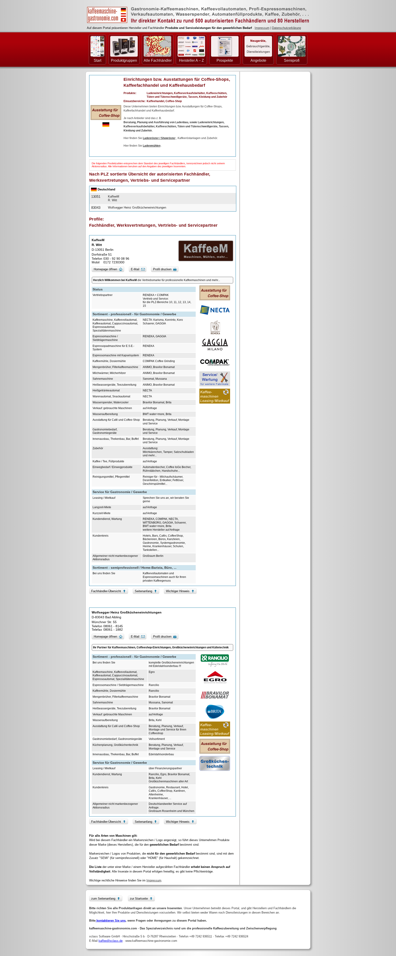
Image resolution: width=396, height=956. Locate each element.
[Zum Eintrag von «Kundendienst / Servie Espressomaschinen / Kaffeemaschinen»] (214, 378)
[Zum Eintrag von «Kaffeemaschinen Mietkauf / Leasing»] (214, 396)
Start (97, 60)
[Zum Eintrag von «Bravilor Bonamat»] (214, 694)
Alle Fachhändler (158, 60)
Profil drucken (162, 269)
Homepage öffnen (105, 269)
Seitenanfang (143, 591)
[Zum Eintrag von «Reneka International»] (214, 327)
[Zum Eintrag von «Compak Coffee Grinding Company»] (214, 361)
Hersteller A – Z (191, 60)
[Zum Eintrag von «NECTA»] (214, 310)
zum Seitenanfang (103, 898)
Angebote (258, 60)
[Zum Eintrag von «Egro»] (214, 677)
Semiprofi (292, 60)
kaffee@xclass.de (111, 940)
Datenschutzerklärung (286, 28)
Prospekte (225, 60)
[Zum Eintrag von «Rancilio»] (214, 660)
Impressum (262, 28)
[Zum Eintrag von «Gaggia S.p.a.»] (214, 344)
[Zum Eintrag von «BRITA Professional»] (214, 711)
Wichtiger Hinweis (178, 591)
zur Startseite (139, 898)
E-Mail (135, 269)
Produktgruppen (124, 60)
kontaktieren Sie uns (111, 920)
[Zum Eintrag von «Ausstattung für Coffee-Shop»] (105, 112)
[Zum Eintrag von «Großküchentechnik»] (214, 763)
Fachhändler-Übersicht (106, 591)
